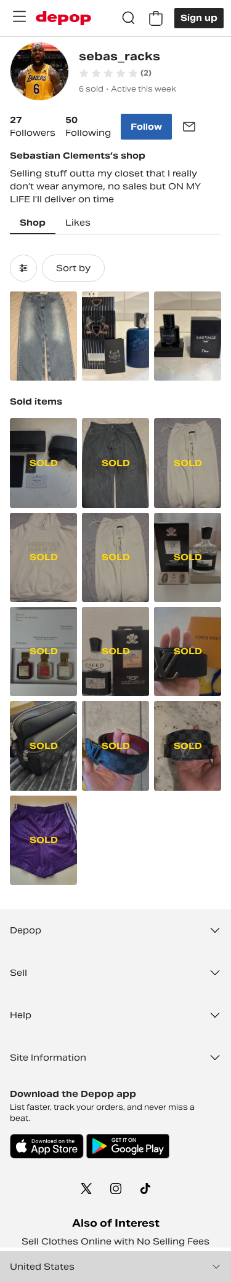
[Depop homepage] (63, 18)
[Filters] (23, 268)
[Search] (128, 18)
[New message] (189, 126)
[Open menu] (19, 16)
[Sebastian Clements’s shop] (39, 73)
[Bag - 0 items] (155, 18)
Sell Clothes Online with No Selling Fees (115, 1241)
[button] (115, 73)
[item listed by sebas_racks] (43, 336)
